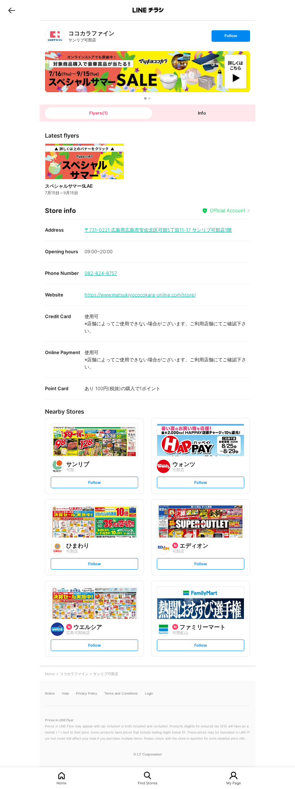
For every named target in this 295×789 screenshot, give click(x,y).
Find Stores (147, 783)
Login (149, 693)
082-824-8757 (101, 273)
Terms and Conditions (121, 693)
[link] (55, 36)
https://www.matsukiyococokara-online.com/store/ (140, 295)
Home (61, 783)
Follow (230, 37)
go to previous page (11, 10)
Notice (50, 693)
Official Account (227, 210)
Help (65, 693)
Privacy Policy (86, 693)
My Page (233, 783)
